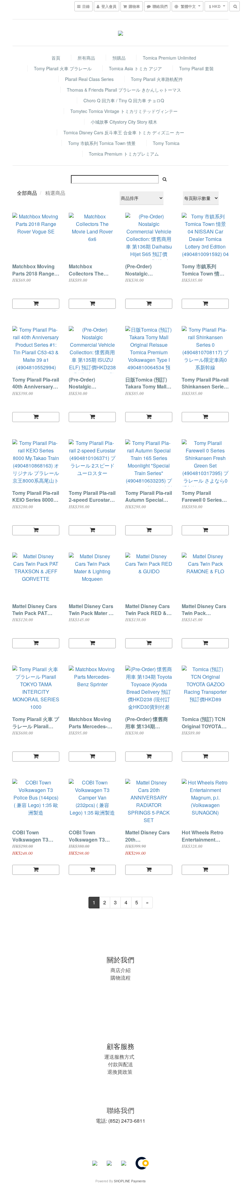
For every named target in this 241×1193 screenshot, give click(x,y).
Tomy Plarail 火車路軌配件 (157, 79)
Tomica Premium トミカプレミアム (124, 154)
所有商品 (86, 58)
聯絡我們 (120, 1110)
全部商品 (27, 192)
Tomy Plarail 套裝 (196, 68)
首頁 (55, 58)
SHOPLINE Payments (130, 1181)
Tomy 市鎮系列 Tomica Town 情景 (102, 143)
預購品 (119, 58)
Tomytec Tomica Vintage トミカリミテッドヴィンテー (124, 111)
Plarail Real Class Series (89, 79)
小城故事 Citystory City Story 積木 (124, 122)
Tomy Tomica (166, 143)
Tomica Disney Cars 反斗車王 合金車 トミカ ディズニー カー (123, 132)
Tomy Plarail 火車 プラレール (63, 68)
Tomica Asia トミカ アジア (135, 68)
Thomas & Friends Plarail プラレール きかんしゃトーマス (124, 90)
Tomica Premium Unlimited (169, 58)
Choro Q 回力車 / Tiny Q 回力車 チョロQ (123, 100)
